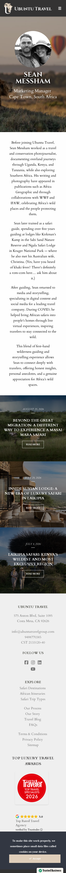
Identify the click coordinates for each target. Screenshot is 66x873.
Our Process (32, 708)
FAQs (33, 725)
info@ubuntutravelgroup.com (33, 631)
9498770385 (33, 637)
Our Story (32, 714)
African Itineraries (32, 693)
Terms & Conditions (32, 734)
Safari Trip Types (33, 699)
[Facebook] (26, 662)
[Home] (27, 8)
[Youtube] (33, 669)
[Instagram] (33, 662)
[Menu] (60, 8)
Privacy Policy (32, 739)
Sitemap (33, 745)
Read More (33, 444)
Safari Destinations (33, 688)
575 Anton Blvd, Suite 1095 (33, 615)
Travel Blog (32, 719)
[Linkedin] (39, 662)
